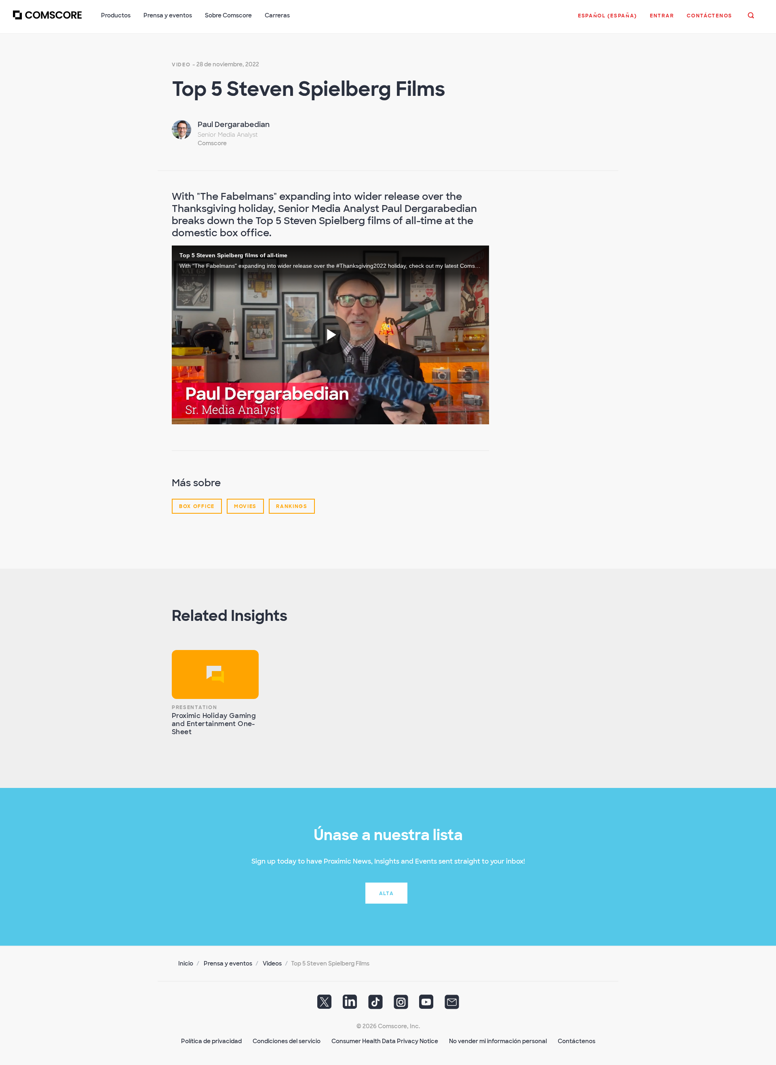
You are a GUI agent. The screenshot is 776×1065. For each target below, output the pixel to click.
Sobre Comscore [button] (228, 15)
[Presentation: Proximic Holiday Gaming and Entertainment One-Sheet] (215, 674)
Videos (272, 963)
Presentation (194, 707)
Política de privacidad (211, 1041)
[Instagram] (401, 1004)
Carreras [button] (277, 15)
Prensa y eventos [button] (167, 15)
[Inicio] (47, 19)
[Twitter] (324, 1004)
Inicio (185, 963)
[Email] (452, 1004)
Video (181, 64)
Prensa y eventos (228, 963)
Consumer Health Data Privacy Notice (384, 1041)
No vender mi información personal (498, 1041)
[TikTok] (375, 1004)
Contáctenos (576, 1041)
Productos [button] (116, 15)
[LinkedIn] (350, 1004)
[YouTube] (426, 1004)
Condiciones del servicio (287, 1041)
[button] (607, 19)
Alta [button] (386, 893)
